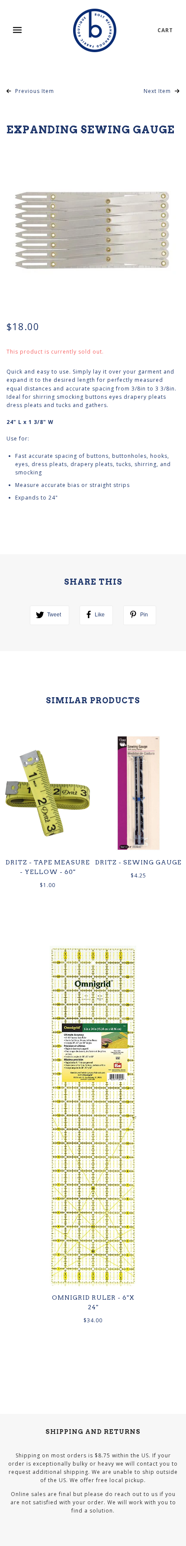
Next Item (158, 91)
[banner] (94, 30)
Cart (165, 30)
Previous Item (33, 91)
